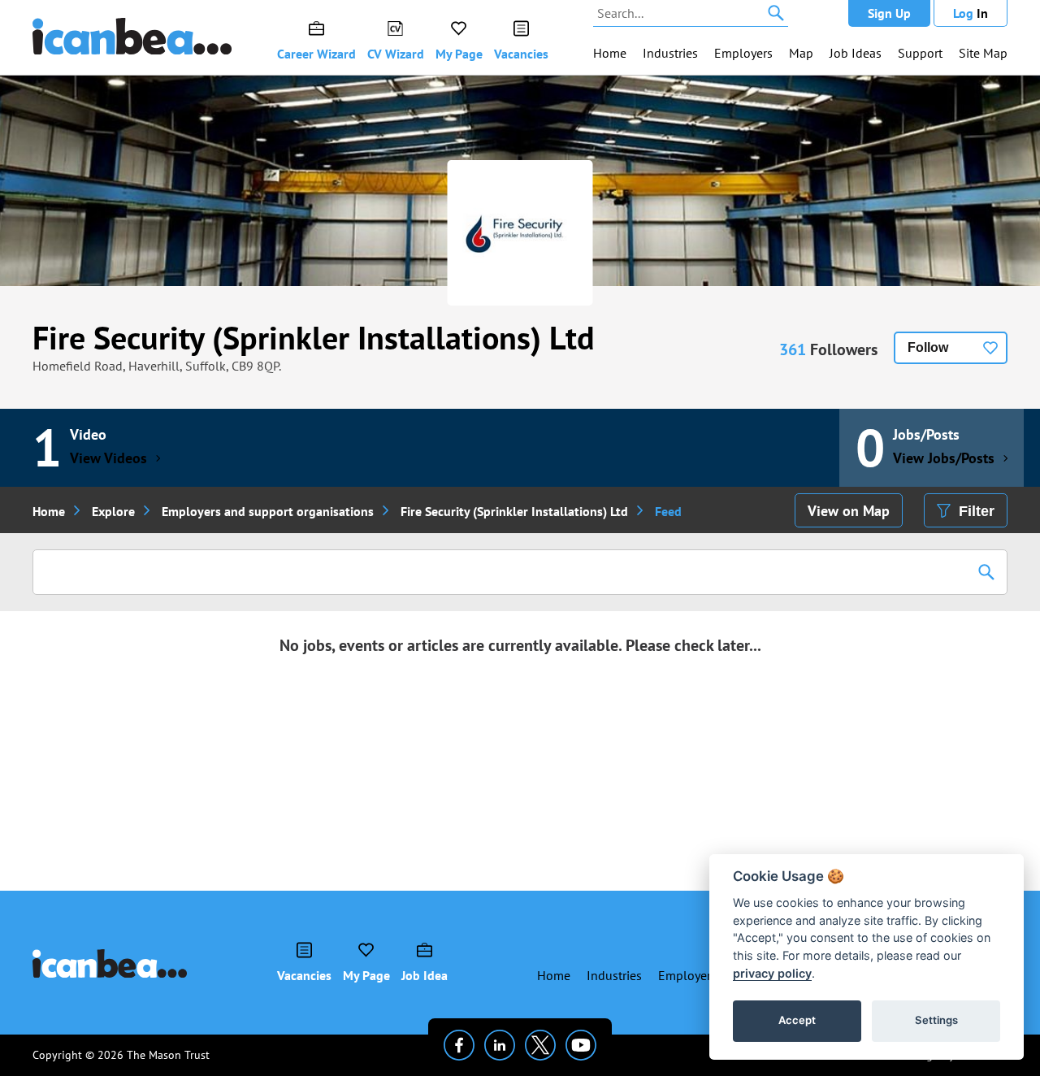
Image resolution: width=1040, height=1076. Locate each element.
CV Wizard (395, 54)
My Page (459, 54)
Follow (928, 347)
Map (801, 53)
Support (920, 53)
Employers (743, 53)
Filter (976, 511)
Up (889, 13)
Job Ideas (856, 53)
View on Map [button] (849, 510)
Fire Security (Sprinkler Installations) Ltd (313, 337)
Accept (797, 1019)
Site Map (983, 53)
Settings (936, 1019)
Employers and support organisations (268, 511)
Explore (113, 511)
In (970, 13)
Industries (670, 53)
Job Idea (424, 975)
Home (609, 53)
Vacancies (521, 54)
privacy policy (772, 973)
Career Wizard (316, 54)
